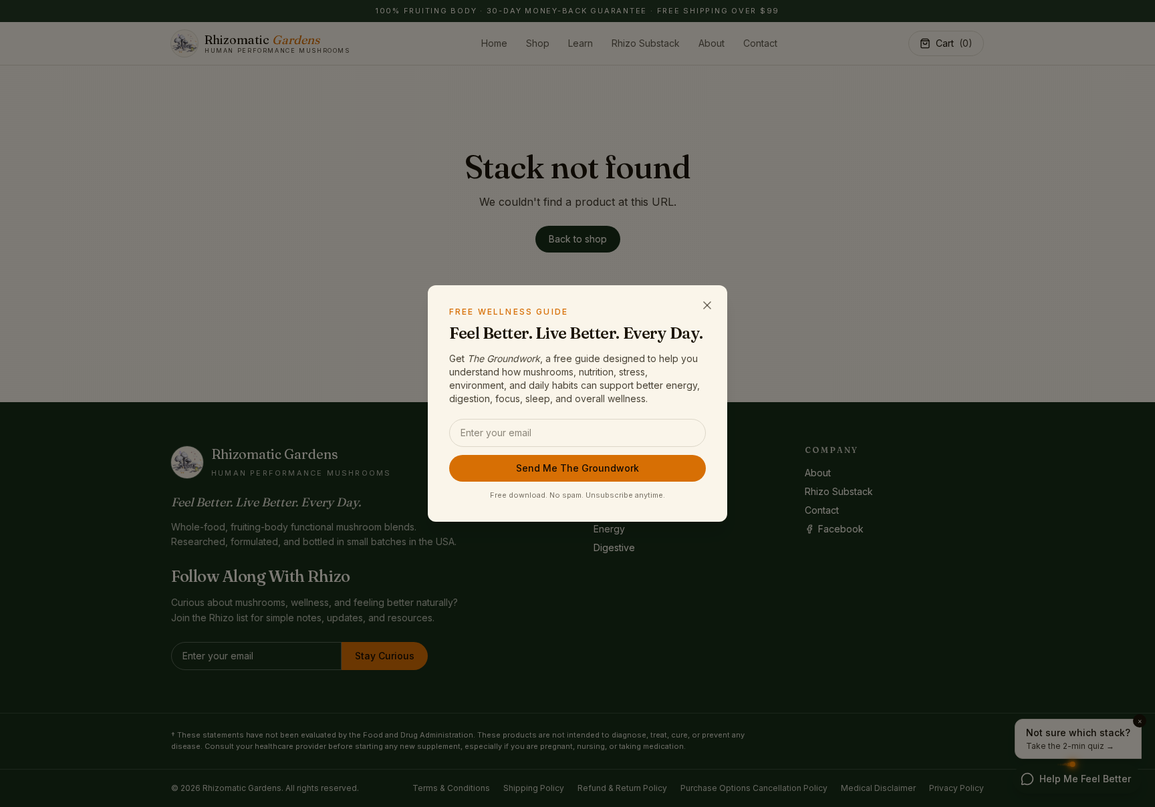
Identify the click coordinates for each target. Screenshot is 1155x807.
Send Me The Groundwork (577, 468)
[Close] (707, 305)
